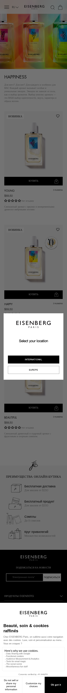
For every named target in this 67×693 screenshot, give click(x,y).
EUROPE (33, 370)
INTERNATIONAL (33, 359)
